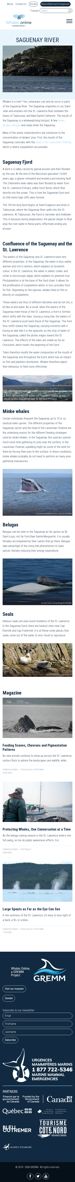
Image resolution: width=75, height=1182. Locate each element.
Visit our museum (14, 988)
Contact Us (21, 4)
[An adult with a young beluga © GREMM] (37, 581)
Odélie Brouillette (10, 769)
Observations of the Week (32, 769)
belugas (16, 125)
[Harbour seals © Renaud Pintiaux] (37, 660)
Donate (33, 4)
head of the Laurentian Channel (53, 142)
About (10, 4)
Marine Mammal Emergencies (55, 4)
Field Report (26, 849)
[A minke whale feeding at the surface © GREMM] (37, 492)
